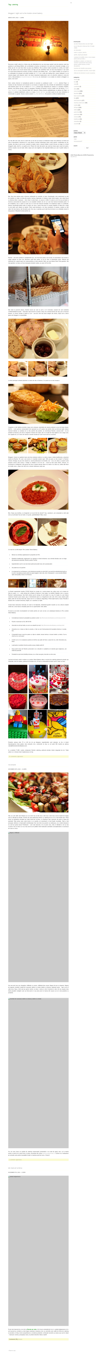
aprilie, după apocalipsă (80, 54)
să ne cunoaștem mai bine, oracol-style (84, 70)
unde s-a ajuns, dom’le (80, 52)
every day (76, 91)
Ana (34, 93)
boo (75, 81)
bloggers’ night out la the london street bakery (25, 13)
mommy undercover (79, 102)
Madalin (38, 92)
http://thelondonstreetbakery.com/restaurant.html (52, 618)
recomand (12, 765)
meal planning (78, 100)
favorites (76, 93)
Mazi (37, 93)
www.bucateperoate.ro (48, 1153)
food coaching (78, 95)
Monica (42, 93)
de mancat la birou (15, 1168)
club (75, 84)
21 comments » (13, 756)
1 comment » (12, 1159)
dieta (75, 88)
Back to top (12, 1350)
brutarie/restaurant (27, 77)
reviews (76, 116)
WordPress (74, 156)
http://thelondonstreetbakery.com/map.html (52, 625)
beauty (76, 79)
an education (77, 50)
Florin (37, 73)
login (75, 139)
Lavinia (56, 83)
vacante (76, 123)
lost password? (78, 141)
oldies (75, 109)
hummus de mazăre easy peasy (82, 68)
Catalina (33, 86)
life (75, 98)
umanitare (76, 121)
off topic (76, 107)
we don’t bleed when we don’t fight (83, 43)
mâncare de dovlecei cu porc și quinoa (84, 73)
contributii (76, 86)
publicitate (77, 114)
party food (76, 112)
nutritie (76, 105)
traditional (76, 119)
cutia (17, 593)
